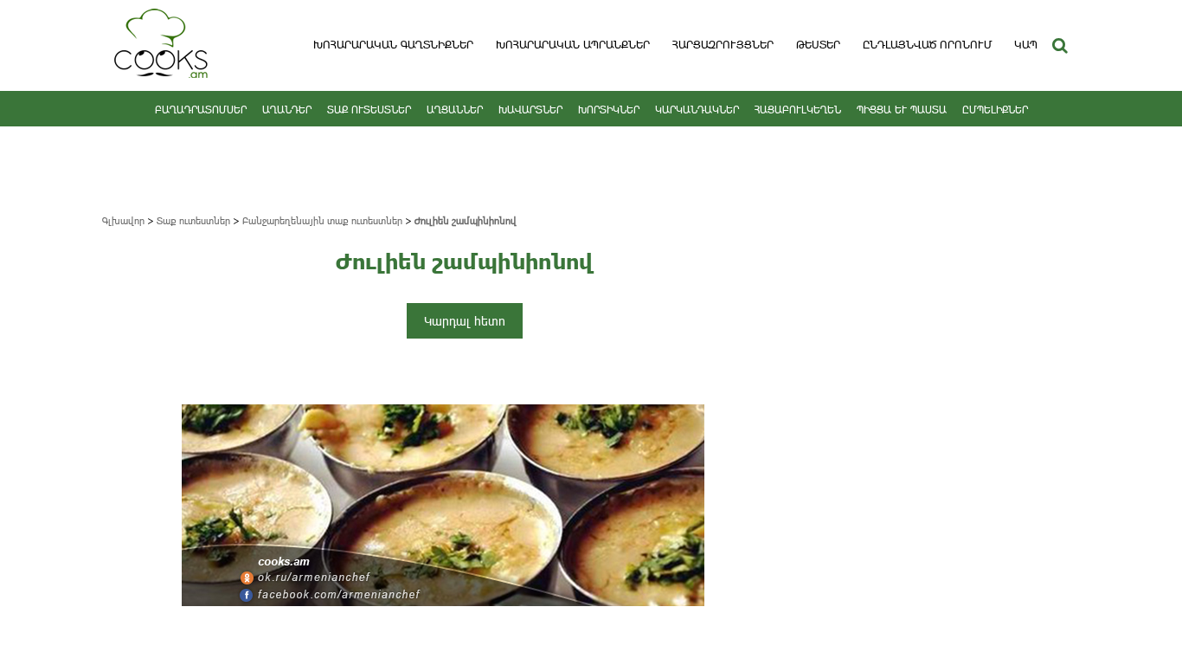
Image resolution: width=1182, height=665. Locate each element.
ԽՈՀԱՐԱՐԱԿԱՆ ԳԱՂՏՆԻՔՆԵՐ (393, 44)
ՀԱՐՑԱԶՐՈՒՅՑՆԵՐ (723, 44)
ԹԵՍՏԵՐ (818, 44)
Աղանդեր (287, 109)
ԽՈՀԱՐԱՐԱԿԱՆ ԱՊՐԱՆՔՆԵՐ (573, 44)
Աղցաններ (455, 109)
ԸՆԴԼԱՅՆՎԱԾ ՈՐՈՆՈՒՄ (927, 44)
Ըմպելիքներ (995, 109)
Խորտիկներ (608, 109)
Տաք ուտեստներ (369, 109)
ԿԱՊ (1025, 44)
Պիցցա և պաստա (902, 109)
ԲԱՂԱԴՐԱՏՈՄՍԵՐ (201, 109)
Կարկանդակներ (697, 109)
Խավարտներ (530, 109)
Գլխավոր (123, 220)
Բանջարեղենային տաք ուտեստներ (322, 220)
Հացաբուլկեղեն (798, 109)
